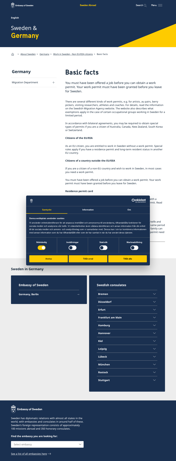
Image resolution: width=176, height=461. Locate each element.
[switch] (72, 248)
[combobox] (47, 444)
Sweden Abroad (88, 5)
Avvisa (48, 259)
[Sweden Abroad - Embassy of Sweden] (24, 5)
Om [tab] (129, 210)
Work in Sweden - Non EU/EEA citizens (73, 54)
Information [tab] (88, 210)
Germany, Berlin (29, 294)
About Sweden (28, 54)
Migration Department (25, 82)
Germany (44, 54)
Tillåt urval (88, 259)
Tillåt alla (127, 259)
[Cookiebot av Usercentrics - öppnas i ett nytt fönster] (135, 201)
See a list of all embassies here (29, 453)
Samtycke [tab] (47, 210)
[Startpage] (13, 54)
